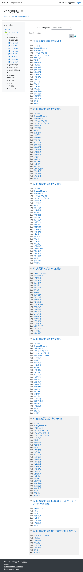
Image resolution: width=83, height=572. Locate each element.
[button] (75, 36)
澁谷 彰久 (37, 459)
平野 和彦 (37, 67)
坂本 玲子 (37, 319)
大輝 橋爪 (37, 309)
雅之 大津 (37, 288)
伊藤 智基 (37, 77)
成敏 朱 (37, 79)
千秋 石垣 (37, 321)
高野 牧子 (37, 316)
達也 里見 (37, 328)
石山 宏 (37, 46)
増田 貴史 (37, 99)
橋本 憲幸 (37, 72)
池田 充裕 (37, 281)
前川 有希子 (38, 304)
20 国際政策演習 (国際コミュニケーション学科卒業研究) (55, 502)
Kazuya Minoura (40, 48)
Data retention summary (13, 567)
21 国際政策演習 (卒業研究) (47, 418)
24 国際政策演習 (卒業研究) (47, 108)
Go (71, 36)
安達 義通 (37, 94)
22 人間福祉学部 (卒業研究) (47, 268)
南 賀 (36, 101)
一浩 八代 (37, 203)
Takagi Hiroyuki (40, 273)
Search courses (35, 33)
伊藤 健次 (37, 278)
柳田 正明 (37, 312)
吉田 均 (37, 140)
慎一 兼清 (37, 208)
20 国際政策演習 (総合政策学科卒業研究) (55, 530)
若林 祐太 (37, 246)
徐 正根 (37, 89)
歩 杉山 (37, 82)
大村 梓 (37, 86)
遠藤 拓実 (37, 150)
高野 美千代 (38, 91)
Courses (14, 17)
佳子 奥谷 (37, 293)
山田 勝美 (37, 283)
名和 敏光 (37, 74)
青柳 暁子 (37, 302)
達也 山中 (37, 297)
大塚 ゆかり (38, 276)
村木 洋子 (37, 314)
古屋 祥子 (37, 324)
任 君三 (37, 65)
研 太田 (37, 290)
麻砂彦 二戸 (38, 509)
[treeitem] (13, 29)
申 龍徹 (37, 103)
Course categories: (43, 28)
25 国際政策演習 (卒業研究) (47, 41)
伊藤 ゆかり (38, 51)
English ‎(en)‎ (16, 3)
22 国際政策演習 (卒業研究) (47, 338)
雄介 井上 (37, 126)
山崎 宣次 (37, 295)
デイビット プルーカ (41, 356)
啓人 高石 (37, 333)
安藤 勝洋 (37, 62)
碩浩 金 (37, 331)
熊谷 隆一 (37, 261)
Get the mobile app (11, 569)
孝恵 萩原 (37, 96)
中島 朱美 (37, 307)
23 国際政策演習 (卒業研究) (47, 183)
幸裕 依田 (37, 58)
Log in (78, 3)
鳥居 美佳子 (38, 326)
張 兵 (36, 60)
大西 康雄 (37, 70)
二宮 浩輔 (37, 399)
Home (6, 17)
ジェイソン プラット (41, 55)
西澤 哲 (37, 285)
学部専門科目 (24, 17)
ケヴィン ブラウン (41, 53)
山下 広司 (37, 142)
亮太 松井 (37, 84)
